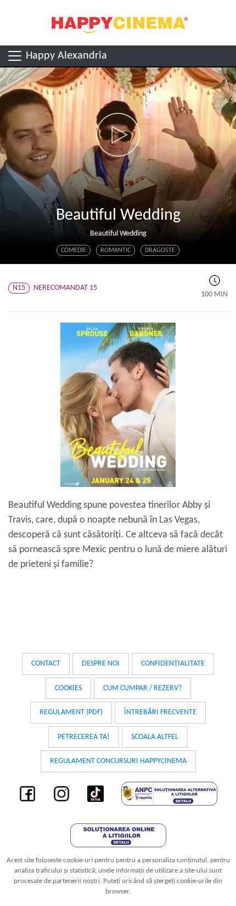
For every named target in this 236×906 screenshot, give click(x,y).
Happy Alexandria (65, 55)
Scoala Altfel (154, 737)
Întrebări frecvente (160, 712)
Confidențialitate (173, 664)
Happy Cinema (118, 22)
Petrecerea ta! (84, 737)
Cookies (68, 688)
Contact (45, 664)
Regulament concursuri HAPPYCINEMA (118, 761)
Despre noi (101, 664)
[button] (118, 134)
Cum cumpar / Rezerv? (142, 688)
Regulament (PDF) (71, 712)
